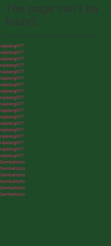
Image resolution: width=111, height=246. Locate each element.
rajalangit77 (12, 45)
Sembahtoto (12, 162)
